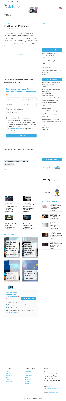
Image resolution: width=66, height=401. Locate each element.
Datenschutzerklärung (11, 312)
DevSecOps (10, 164)
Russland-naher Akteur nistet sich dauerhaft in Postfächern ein (55, 226)
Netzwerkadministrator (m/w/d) (51, 82)
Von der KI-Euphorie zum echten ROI (11, 276)
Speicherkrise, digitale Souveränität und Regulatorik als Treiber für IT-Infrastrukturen (11, 248)
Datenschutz (9, 375)
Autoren (27, 383)
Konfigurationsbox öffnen (51, 388)
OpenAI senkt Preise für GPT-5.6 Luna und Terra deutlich (55, 217)
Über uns (8, 373)
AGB (7, 377)
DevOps (25, 161)
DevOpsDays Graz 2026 (48, 54)
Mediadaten (28, 371)
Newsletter (28, 379)
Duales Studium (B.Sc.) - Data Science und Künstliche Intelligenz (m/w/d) (51, 122)
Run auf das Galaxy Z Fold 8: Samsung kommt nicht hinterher (56, 208)
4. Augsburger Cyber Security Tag (51, 70)
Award (26, 377)
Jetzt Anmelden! (29, 298)
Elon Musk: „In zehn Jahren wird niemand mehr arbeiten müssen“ (56, 236)
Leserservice (28, 375)
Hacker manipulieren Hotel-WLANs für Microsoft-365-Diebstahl (56, 246)
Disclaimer (9, 381)
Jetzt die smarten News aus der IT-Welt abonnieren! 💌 (13, 295)
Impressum (9, 379)
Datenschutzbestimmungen (18, 128)
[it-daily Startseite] (15, 6)
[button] (7, 15)
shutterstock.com (53, 393)
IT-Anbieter (28, 381)
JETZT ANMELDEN (21, 136)
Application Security (13, 161)
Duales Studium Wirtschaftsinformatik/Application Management (51, 111)
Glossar (27, 373)
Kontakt (8, 371)
